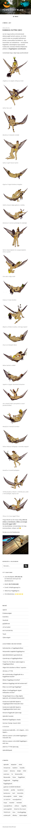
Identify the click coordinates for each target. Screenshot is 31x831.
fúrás (14, 777)
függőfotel (21, 777)
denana (12, 771)
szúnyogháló (8, 809)
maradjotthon (17, 799)
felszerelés (7, 777)
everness (6, 774)
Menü (16, 16)
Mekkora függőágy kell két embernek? (15, 683)
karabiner (20, 790)
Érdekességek (7, 613)
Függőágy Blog (13, 10)
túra (14, 812)
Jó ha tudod (6, 627)
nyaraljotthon (8, 806)
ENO (24, 771)
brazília (22, 768)
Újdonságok (6, 637)
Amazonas (7, 768)
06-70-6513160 (14, 584)
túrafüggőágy (21, 812)
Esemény (5, 617)
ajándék (6, 764)
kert (13, 793)
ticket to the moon (20, 809)
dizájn (19, 771)
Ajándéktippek (7, 750)
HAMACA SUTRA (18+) (12, 30)
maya (5, 803)
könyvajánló (7, 796)
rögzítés (23, 806)
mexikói (11, 803)
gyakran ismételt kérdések (12, 787)
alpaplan (14, 764)
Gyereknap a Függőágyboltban (12, 658)
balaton (15, 768)
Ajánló (5, 610)
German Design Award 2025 (12, 723)
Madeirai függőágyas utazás (12, 720)
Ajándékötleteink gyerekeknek (12, 655)
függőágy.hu (15, 591)
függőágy (15, 780)
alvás (20, 764)
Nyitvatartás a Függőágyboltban (13, 648)
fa (12, 774)
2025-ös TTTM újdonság (10, 747)
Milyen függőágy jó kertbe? (11, 680)
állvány (15, 815)
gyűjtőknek (6, 624)
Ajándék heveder (8, 716)
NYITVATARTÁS (8, 631)
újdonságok (23, 815)
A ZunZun (6, 727)
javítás (13, 790)
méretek (19, 803)
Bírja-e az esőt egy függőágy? (12, 687)
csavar (6, 771)
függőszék (7, 780)
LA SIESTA (7, 799)
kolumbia (20, 793)
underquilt (7, 815)
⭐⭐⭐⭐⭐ (19, 594)
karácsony (7, 793)
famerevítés (18, 774)
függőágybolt (8, 784)
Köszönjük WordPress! (9, 827)
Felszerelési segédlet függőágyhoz (14, 651)
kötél (15, 796)
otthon (17, 806)
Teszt (4, 634)
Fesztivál (5, 620)
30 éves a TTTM (8, 671)
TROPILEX (7, 812)
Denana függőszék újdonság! (12, 713)
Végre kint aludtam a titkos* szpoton (14, 667)
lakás (20, 796)
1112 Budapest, (13, 577)
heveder (6, 790)
